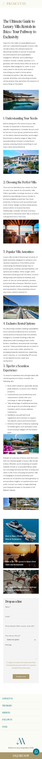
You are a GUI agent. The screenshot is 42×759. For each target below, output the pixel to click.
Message (8, 645)
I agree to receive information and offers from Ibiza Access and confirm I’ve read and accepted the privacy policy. (21, 665)
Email (7, 617)
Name (7, 607)
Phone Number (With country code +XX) (19, 626)
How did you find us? (12, 636)
